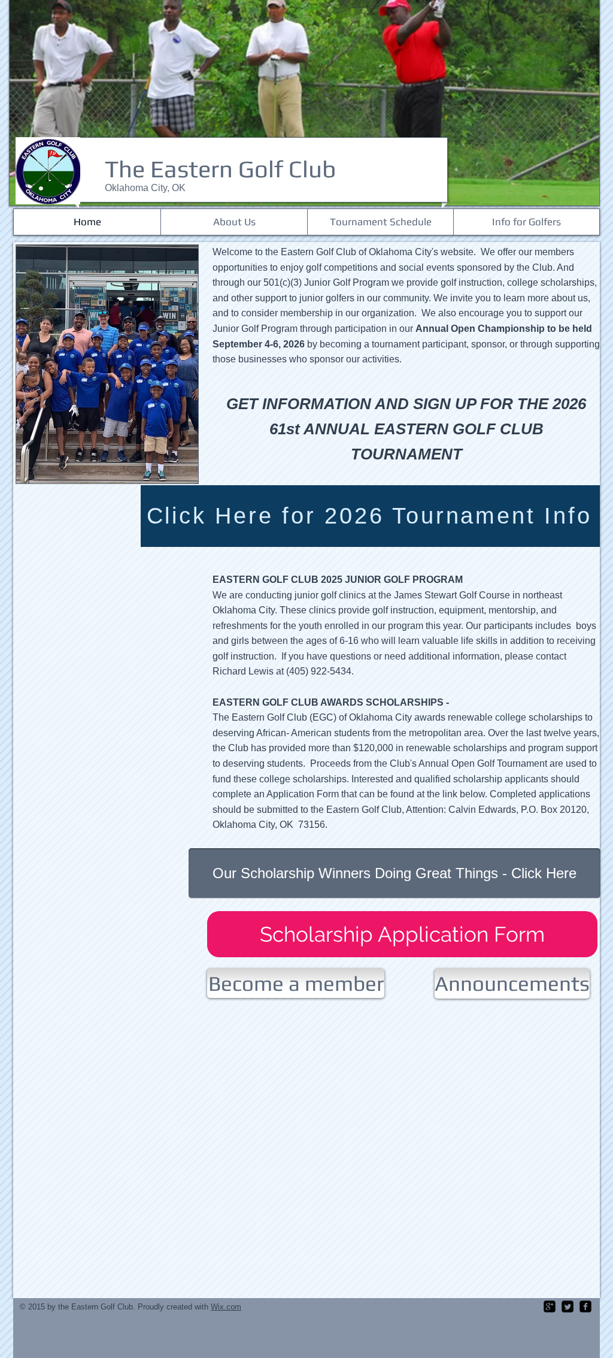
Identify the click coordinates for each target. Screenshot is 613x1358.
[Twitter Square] (567, 1306)
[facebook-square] (585, 1306)
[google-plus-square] (550, 1306)
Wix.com (226, 1306)
